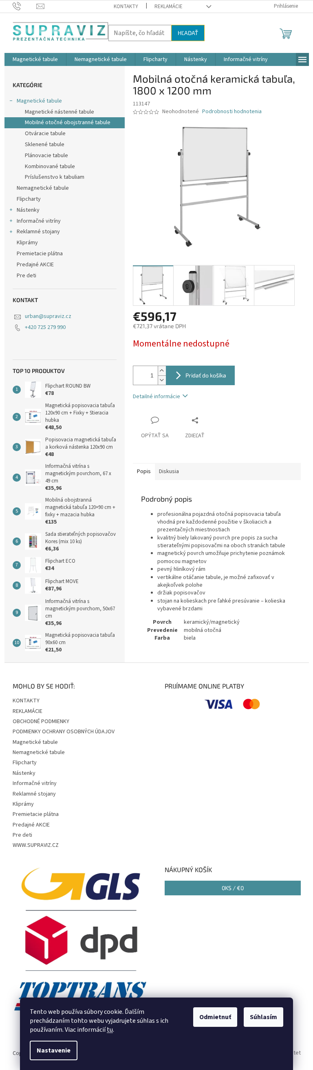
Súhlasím (263, 1017)
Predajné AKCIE (35, 265)
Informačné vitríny (39, 221)
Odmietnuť (215, 1017)
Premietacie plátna (40, 254)
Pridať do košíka (205, 375)
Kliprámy (27, 243)
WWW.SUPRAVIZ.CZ (36, 845)
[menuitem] (35, 59)
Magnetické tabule (39, 101)
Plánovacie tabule (46, 155)
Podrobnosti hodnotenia (232, 112)
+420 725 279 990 (45, 327)
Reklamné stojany (38, 232)
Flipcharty (29, 199)
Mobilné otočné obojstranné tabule (67, 122)
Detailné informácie (156, 396)
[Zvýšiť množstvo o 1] (162, 370)
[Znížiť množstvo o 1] (162, 380)
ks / (233, 887)
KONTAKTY (126, 6)
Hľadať (188, 32)
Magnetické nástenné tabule (59, 112)
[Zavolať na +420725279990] (25, 6)
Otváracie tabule (45, 133)
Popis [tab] (144, 471)
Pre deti (26, 276)
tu (110, 1029)
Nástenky (28, 210)
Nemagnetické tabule (43, 188)
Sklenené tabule (44, 144)
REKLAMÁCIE (168, 6)
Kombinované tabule (50, 166)
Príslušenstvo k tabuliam (54, 177)
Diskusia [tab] (169, 471)
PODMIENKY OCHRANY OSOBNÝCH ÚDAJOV (64, 732)
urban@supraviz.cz (48, 316)
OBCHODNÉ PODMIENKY (41, 721)
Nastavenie (54, 1050)
